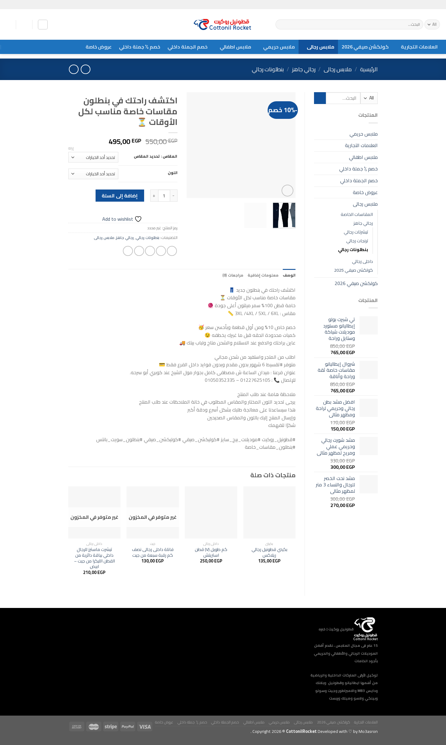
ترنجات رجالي (357, 241)
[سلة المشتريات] (24, 24)
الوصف (289, 275)
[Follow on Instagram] (432, 4)
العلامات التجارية (419, 46)
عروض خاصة (99, 46)
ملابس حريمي (279, 46)
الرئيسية (369, 69)
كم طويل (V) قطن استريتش (211, 552)
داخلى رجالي (362, 261)
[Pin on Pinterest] (139, 251)
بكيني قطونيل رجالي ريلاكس (269, 552)
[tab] (289, 275)
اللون (172, 173)
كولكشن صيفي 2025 (353, 270)
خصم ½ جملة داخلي (139, 46)
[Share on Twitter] (161, 251)
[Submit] (281, 24)
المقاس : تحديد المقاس (155, 156)
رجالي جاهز (304, 69)
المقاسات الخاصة (357, 214)
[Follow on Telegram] (421, 4)
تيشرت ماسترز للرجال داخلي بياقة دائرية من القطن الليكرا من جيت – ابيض (94, 558)
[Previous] (285, 145)
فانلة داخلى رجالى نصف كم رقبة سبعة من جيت (153, 552)
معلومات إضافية (263, 275)
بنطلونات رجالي (268, 69)
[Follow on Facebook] (438, 4)
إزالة (71, 148)
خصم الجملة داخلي (187, 46)
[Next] (191, 145)
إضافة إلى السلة (120, 195)
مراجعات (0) (232, 275)
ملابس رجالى (320, 46)
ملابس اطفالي (235, 46)
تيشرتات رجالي (356, 232)
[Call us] (427, 4)
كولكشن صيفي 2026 (365, 46)
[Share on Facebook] (172, 251)
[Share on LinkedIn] (128, 251)
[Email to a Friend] (150, 251)
